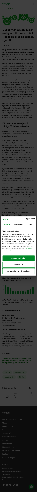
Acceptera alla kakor (18, 258)
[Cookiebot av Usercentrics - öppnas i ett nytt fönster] (26, 219)
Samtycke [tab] (6, 224)
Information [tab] (18, 224)
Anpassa (17, 264)
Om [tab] (30, 224)
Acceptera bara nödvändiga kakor (18, 271)
